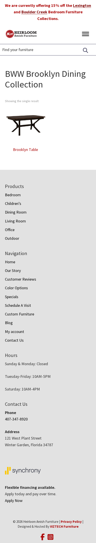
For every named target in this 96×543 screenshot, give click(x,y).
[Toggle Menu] (85, 34)
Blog (9, 322)
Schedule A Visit (18, 305)
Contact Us (14, 340)
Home (10, 261)
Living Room (15, 221)
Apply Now (14, 500)
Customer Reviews (20, 279)
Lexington (82, 5)
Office (10, 229)
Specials (11, 296)
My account (14, 331)
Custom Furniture (19, 314)
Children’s (13, 203)
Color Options (16, 287)
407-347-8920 (16, 419)
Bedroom (13, 194)
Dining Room (16, 212)
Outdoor (12, 238)
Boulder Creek (34, 11)
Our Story (13, 270)
